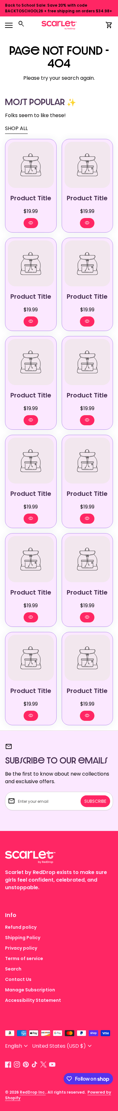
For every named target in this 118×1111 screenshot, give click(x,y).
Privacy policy (21, 948)
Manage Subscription (30, 990)
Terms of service (24, 958)
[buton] (17, 1046)
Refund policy (21, 927)
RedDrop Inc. (33, 1092)
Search (13, 969)
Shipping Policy (22, 937)
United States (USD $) (62, 1046)
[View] (31, 165)
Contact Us (18, 979)
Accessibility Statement (33, 1000)
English (17, 1046)
